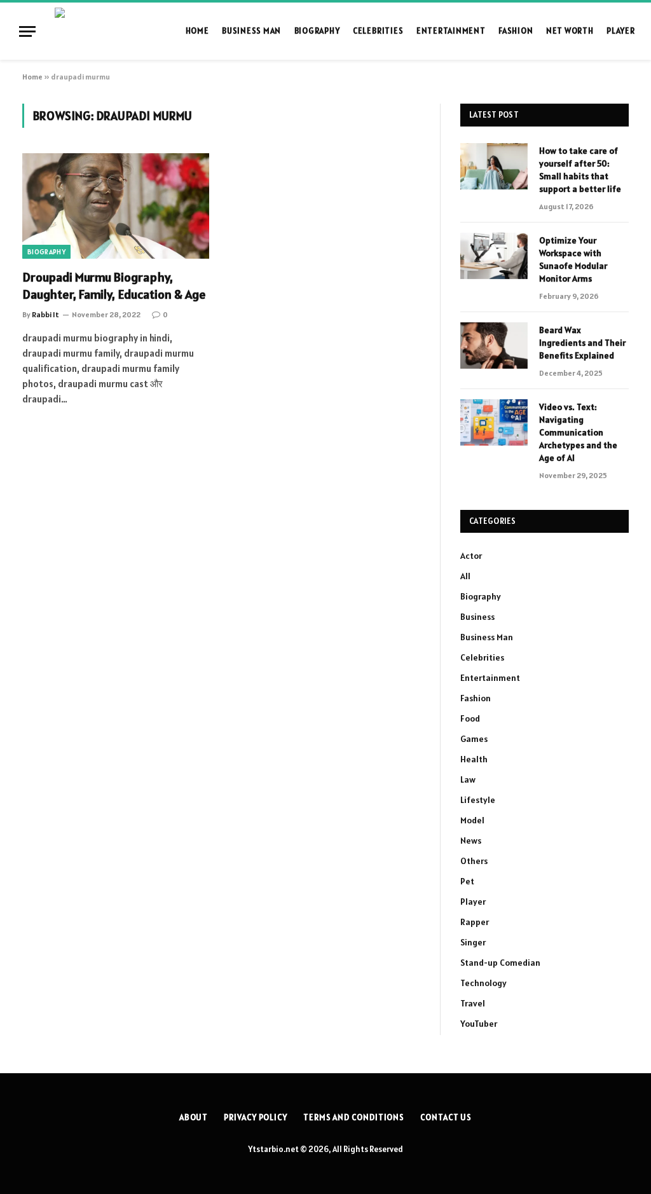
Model (472, 820)
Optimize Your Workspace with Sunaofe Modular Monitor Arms (573, 259)
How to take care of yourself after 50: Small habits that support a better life (580, 170)
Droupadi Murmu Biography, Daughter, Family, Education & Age (114, 286)
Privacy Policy (255, 1117)
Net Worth (570, 30)
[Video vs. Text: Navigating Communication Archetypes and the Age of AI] (494, 422)
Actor (471, 555)
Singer (473, 942)
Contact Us (446, 1117)
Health (474, 759)
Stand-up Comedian (500, 962)
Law (468, 779)
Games (474, 739)
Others (474, 861)
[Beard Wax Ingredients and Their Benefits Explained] (494, 345)
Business (477, 616)
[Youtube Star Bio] (110, 31)
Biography (317, 30)
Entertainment (451, 30)
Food (470, 718)
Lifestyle (477, 800)
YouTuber (478, 1023)
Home (197, 30)
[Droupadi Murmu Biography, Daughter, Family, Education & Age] (115, 205)
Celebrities (378, 30)
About (194, 1117)
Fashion (515, 30)
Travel (472, 1003)
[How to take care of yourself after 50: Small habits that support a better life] (494, 166)
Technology (483, 983)
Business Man (251, 30)
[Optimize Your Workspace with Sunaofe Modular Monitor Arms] (494, 256)
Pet (467, 881)
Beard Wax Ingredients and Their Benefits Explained (582, 342)
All (465, 576)
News (470, 840)
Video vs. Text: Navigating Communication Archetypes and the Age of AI (578, 432)
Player (620, 30)
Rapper (474, 922)
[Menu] (27, 31)
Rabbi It (45, 314)
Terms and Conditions (353, 1117)
